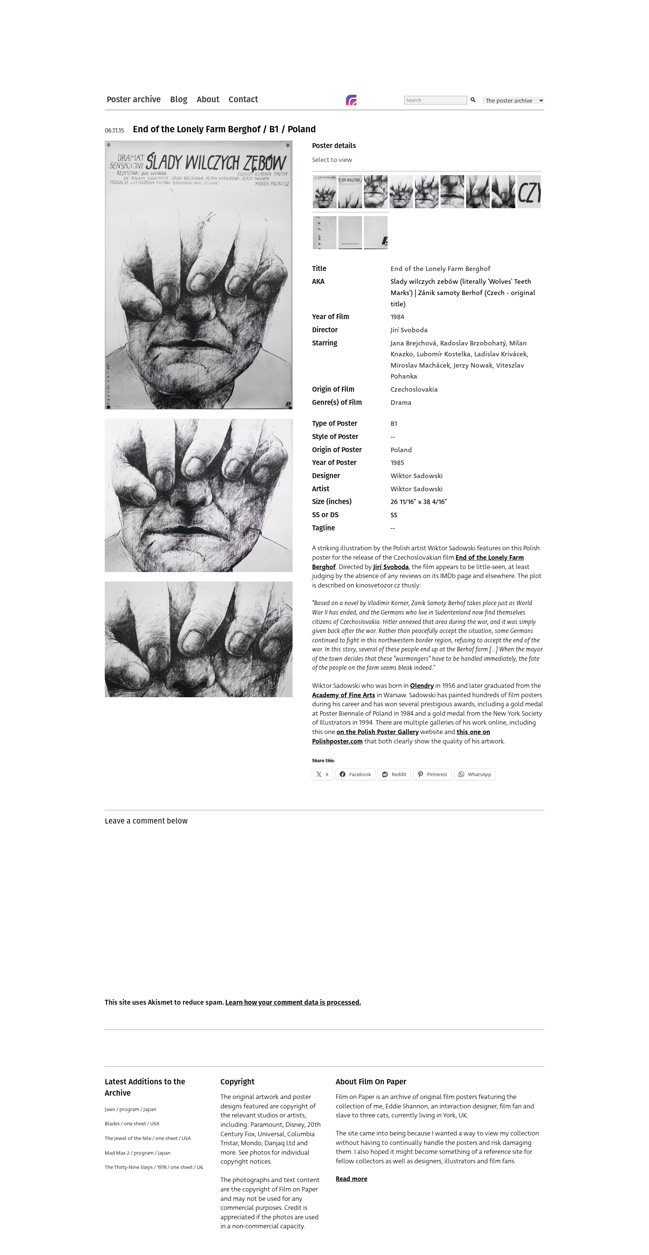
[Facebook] (336, 100)
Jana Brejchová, (415, 343)
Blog (178, 99)
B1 (394, 423)
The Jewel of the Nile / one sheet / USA (148, 1138)
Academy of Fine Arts (343, 695)
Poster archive (134, 99)
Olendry (422, 685)
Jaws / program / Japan (130, 1109)
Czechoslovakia (414, 389)
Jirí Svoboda (409, 330)
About (208, 99)
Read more (351, 1179)
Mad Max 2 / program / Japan (138, 1153)
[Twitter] (321, 100)
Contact (243, 99)
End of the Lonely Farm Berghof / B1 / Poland (224, 129)
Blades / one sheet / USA (132, 1123)
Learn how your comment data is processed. (293, 1002)
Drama (401, 402)
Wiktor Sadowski (417, 476)
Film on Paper (125, 46)
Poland (401, 450)
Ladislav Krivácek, (501, 354)
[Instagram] (351, 100)
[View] (325, 191)
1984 (397, 317)
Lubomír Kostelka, (445, 354)
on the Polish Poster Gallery (378, 732)
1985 (397, 463)
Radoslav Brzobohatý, (474, 343)
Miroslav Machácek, (422, 365)
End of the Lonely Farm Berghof (441, 269)
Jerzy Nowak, (475, 365)
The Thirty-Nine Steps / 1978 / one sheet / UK (154, 1167)
